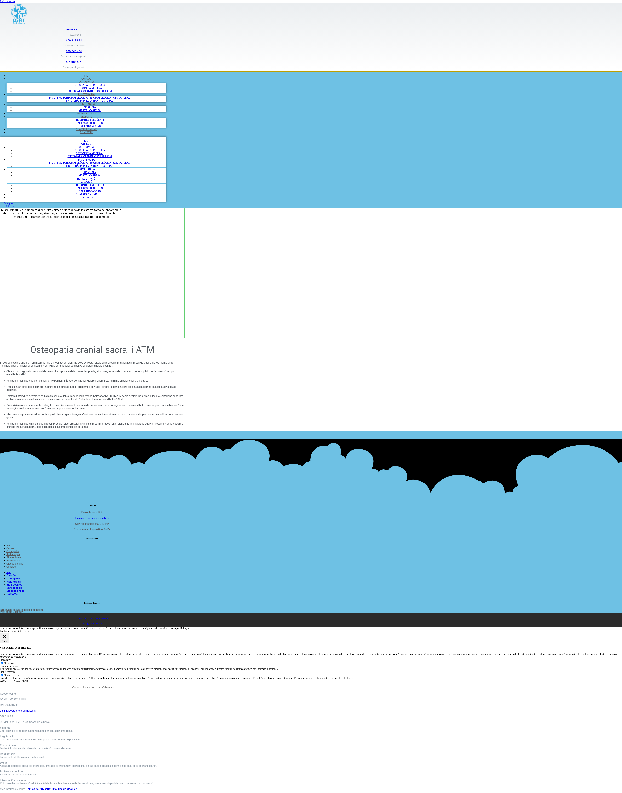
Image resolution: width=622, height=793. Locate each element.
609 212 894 (74, 40)
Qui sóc (86, 78)
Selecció (86, 116)
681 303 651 (74, 62)
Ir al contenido (7, 1)
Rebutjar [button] (184, 628)
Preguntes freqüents (90, 119)
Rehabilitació (86, 113)
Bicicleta (89, 107)
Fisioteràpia (86, 94)
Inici (86, 75)
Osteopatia (86, 81)
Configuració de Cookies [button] (154, 628)
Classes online (86, 129)
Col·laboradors (90, 126)
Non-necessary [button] (7, 671)
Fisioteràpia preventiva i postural (89, 100)
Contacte (86, 132)
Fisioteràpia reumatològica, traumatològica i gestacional (89, 97)
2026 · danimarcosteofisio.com (92, 618)
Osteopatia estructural (89, 85)
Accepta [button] (175, 628)
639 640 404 (74, 51)
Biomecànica (86, 104)
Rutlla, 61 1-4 (73, 29)
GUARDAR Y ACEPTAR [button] (14, 681)
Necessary (9, 663)
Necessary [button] (5, 659)
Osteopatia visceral (89, 88)
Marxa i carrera (90, 110)
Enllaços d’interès (89, 123)
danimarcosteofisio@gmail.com (92, 518)
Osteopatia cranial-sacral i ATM (90, 91)
